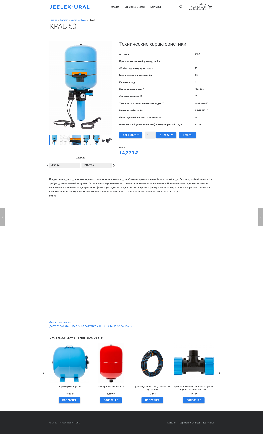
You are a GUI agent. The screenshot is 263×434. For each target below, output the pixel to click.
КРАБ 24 (55, 165)
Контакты (208, 422)
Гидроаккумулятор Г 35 (69, 386)
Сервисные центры (189, 422)
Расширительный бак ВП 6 (111, 386)
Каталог (171, 422)
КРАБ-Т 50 (88, 165)
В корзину (166, 135)
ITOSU (76, 422)
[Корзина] (210, 7)
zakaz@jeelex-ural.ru (197, 9)
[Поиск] (181, 7)
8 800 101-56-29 (198, 7)
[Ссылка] (69, 7)
